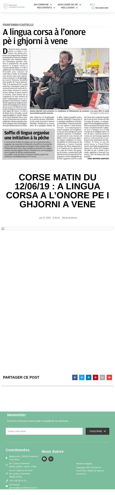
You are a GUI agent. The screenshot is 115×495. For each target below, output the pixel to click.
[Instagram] (50, 458)
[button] (75, 377)
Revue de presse (69, 218)
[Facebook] (44, 458)
